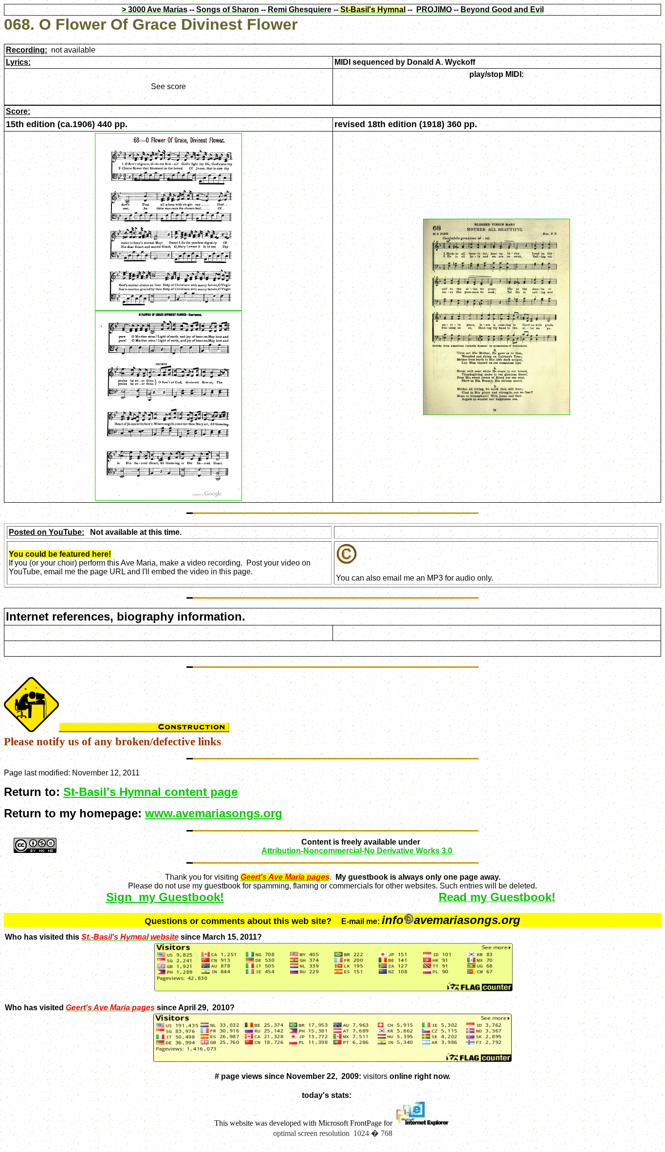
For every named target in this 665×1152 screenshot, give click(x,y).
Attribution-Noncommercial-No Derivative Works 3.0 (357, 851)
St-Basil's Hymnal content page (150, 791)
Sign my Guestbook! (165, 897)
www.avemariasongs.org (213, 813)
